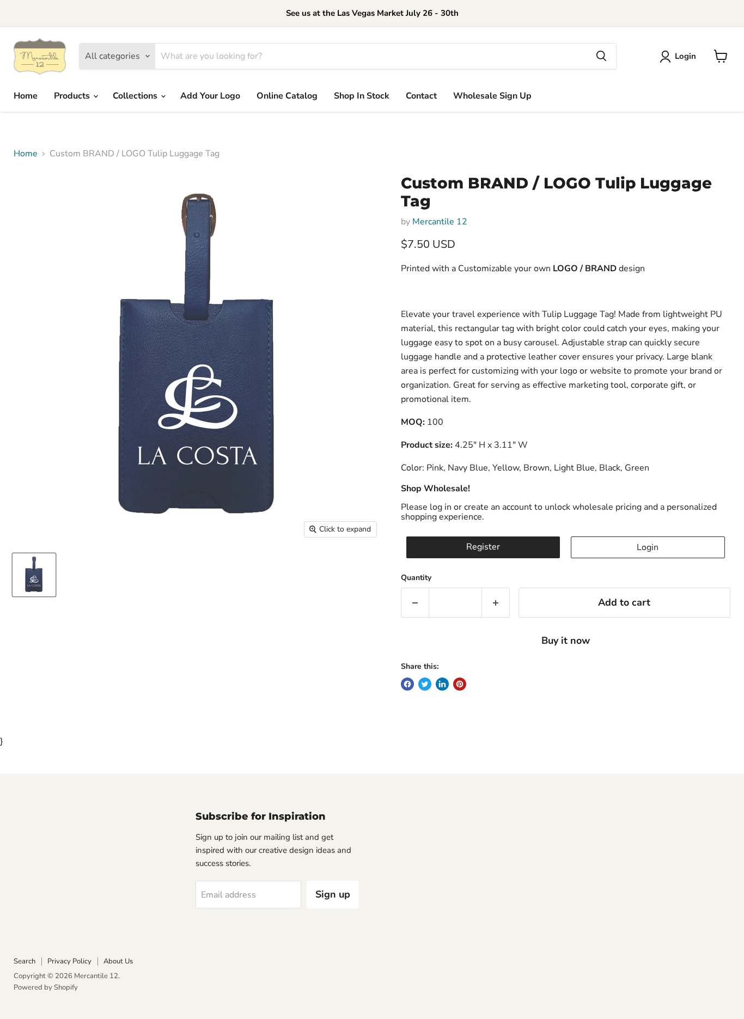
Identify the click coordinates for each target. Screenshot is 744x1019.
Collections (136, 96)
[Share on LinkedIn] (442, 684)
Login (647, 547)
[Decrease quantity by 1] (415, 603)
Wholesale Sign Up (492, 96)
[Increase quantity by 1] (496, 603)
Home (26, 96)
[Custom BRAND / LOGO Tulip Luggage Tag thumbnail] (34, 574)
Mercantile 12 (439, 222)
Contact (421, 96)
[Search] (601, 56)
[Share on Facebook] (407, 684)
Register (483, 547)
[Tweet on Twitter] (424, 684)
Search (24, 961)
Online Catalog (287, 96)
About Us (118, 961)
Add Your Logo (210, 96)
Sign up (332, 894)
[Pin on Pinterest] (459, 684)
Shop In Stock (361, 96)
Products (73, 96)
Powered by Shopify (46, 987)
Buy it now (565, 640)
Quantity (416, 577)
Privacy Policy (69, 961)
